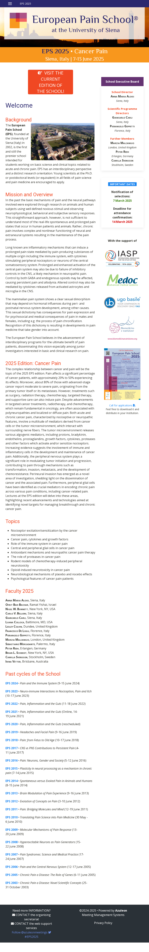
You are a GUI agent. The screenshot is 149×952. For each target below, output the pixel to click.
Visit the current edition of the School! (50, 82)
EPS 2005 (11, 875)
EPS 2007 (11, 854)
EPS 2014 (11, 781)
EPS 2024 (11, 683)
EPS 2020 (11, 724)
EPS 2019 (11, 732)
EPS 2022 (11, 704)
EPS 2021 (11, 712)
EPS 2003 (11, 883)
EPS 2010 (11, 817)
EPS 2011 (11, 809)
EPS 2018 (11, 740)
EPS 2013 (11, 793)
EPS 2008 (11, 842)
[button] (19, 3)
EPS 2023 (11, 691)
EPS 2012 (11, 801)
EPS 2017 (11, 748)
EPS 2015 (11, 768)
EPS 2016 (11, 760)
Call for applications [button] (121, 405)
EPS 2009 (11, 830)
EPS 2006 (11, 867)
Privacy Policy (103, 923)
